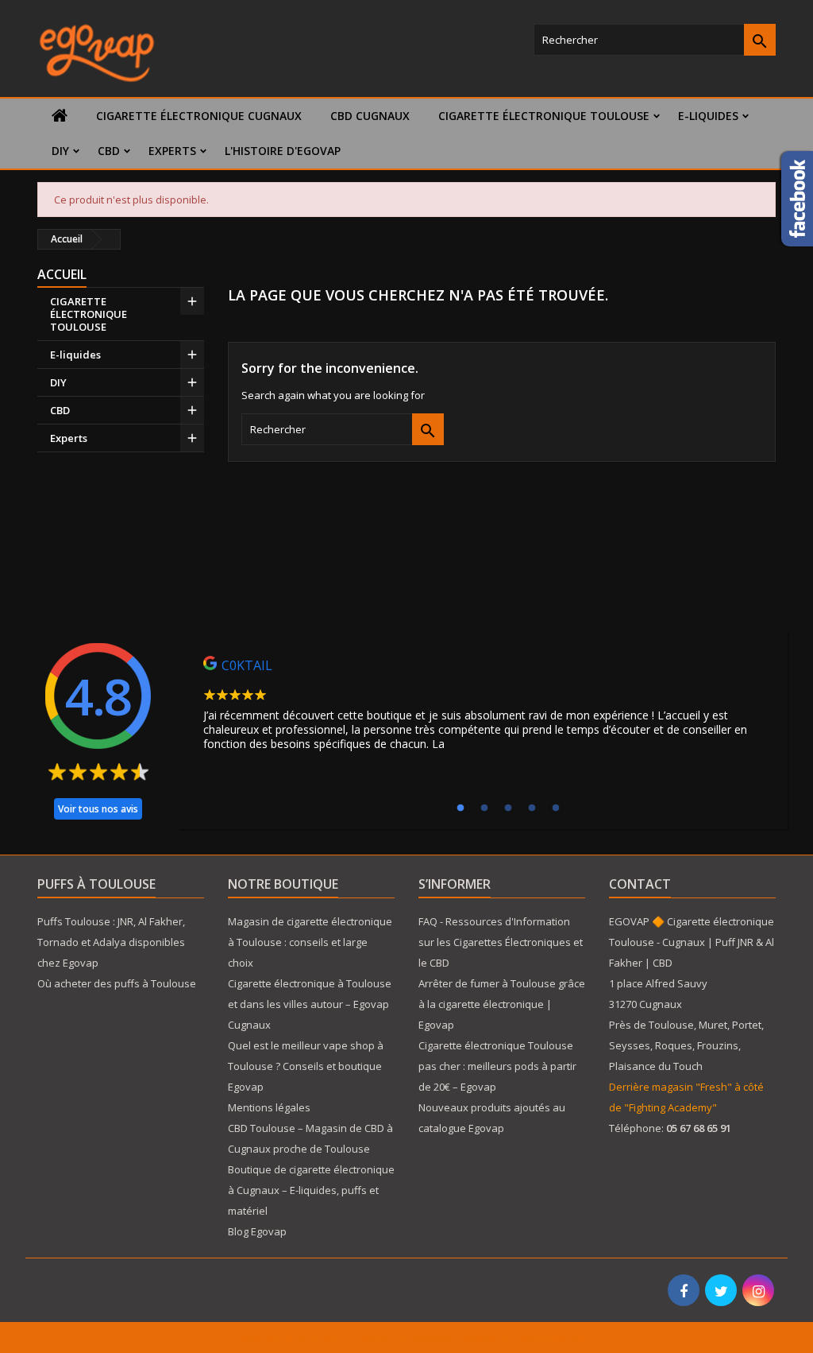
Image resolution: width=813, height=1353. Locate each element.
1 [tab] (460, 808)
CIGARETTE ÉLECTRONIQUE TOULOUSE (543, 115)
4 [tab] (532, 808)
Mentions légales (269, 1107)
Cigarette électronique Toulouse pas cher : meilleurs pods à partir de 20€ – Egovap (497, 1066)
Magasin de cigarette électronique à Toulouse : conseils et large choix (310, 942)
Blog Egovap (257, 1231)
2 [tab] (484, 808)
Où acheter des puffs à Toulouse (116, 983)
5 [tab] (556, 808)
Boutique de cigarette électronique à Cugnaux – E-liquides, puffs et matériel (311, 1190)
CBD (109, 150)
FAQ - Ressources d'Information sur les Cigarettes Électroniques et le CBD (500, 942)
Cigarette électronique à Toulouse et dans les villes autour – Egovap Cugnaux (309, 1004)
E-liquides (708, 115)
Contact (640, 884)
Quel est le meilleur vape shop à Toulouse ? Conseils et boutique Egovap (305, 1066)
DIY (60, 150)
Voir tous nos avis (98, 809)
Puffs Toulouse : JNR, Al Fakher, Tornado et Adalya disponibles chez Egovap (111, 942)
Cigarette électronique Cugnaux (199, 115)
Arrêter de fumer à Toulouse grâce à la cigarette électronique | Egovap (501, 1004)
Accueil (62, 274)
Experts (172, 150)
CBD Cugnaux (370, 115)
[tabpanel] (482, 707)
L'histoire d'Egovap (283, 150)
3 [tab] (508, 808)
